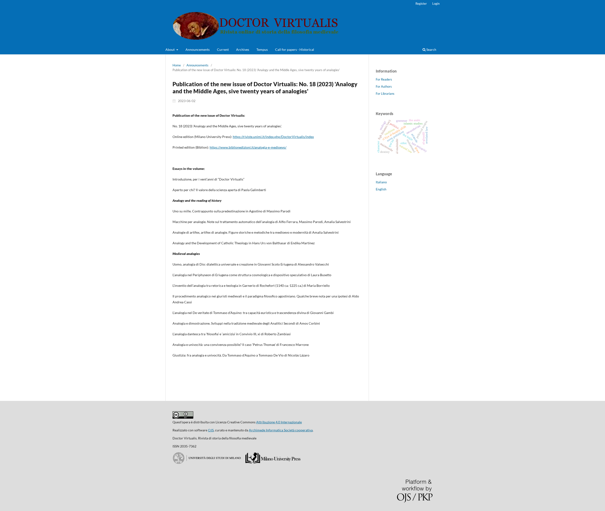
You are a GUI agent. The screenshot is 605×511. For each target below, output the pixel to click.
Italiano (381, 182)
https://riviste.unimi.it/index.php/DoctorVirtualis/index (273, 137)
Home (177, 65)
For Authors (384, 86)
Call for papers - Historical (294, 49)
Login (436, 3)
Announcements (198, 49)
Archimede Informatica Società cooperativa (281, 430)
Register (421, 3)
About (170, 49)
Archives (242, 49)
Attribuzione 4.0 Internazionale (279, 422)
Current (223, 49)
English (381, 189)
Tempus (262, 49)
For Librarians (385, 93)
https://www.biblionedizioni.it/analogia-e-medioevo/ (248, 147)
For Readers (384, 79)
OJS (211, 430)
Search (431, 49)
